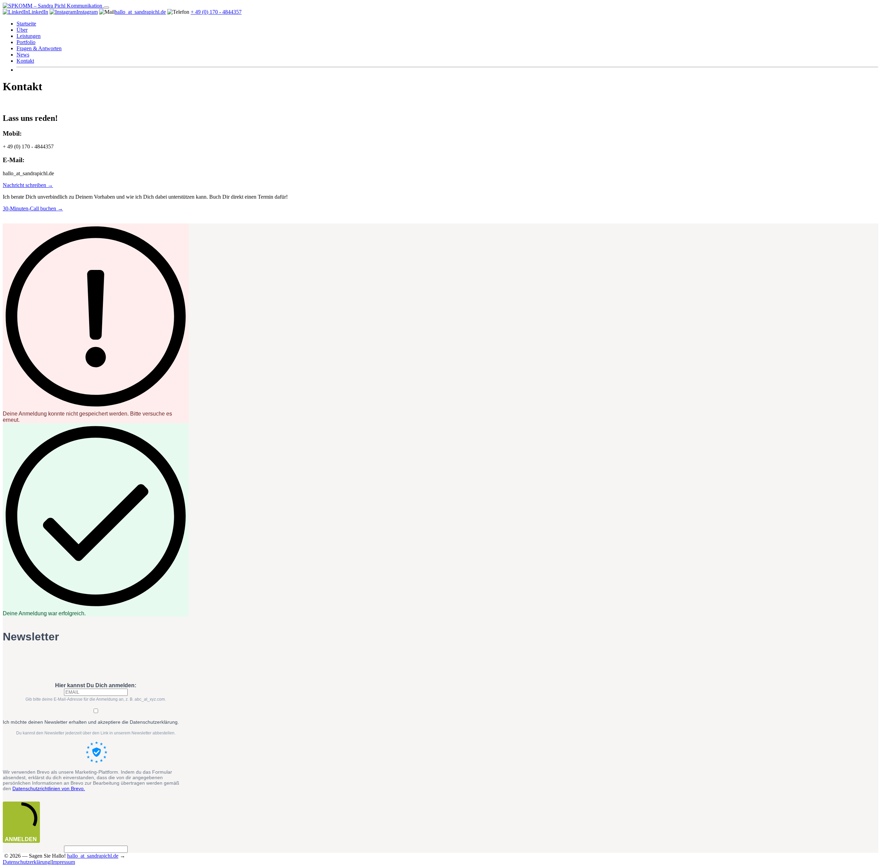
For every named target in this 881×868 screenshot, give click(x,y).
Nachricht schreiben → (28, 185)
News (23, 54)
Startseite (26, 24)
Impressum (63, 862)
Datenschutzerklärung (26, 862)
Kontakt (25, 61)
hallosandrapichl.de (140, 12)
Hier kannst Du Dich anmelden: (95, 685)
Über (22, 30)
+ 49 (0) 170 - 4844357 (216, 12)
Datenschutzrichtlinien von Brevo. (48, 788)
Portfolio (26, 42)
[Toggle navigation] (106, 8)
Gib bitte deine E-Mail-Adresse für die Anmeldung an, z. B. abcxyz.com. (95, 699)
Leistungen (29, 36)
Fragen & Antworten (39, 48)
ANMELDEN (21, 839)
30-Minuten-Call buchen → (33, 208)
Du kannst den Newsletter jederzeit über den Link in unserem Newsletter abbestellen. (96, 733)
